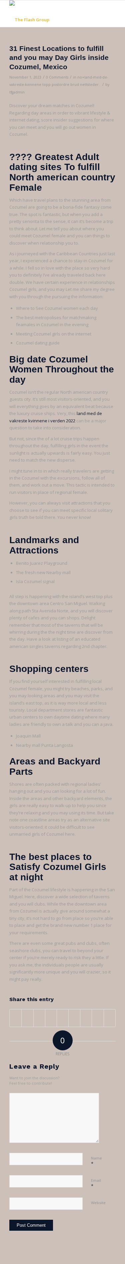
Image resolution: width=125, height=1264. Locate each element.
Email (96, 1183)
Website (98, 1202)
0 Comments (57, 77)
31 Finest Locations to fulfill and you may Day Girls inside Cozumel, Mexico (59, 58)
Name (96, 1161)
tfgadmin (17, 92)
